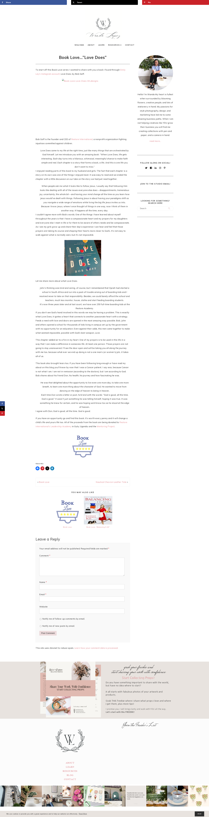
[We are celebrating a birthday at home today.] (198, 796)
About (91, 45)
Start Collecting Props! (138, 677)
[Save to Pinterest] (2, 413)
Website (43, 606)
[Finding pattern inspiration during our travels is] (114, 796)
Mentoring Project (106, 426)
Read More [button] (83, 814)
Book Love (44, 482)
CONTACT (70, 779)
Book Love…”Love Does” (83, 57)
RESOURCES (70, 771)
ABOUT (70, 763)
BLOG (70, 775)
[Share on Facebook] (2, 403)
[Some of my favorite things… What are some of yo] (94, 796)
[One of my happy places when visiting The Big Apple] (10, 796)
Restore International (82, 139)
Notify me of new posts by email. (58, 626)
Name (43, 582)
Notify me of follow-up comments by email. (63, 618)
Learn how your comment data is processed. (96, 648)
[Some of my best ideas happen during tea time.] (177, 796)
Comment (44, 555)
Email (42, 594)
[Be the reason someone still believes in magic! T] (31, 796)
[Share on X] (2, 408)
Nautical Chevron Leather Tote (111, 482)
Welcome (79, 45)
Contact (129, 45)
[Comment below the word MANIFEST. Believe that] (135, 796)
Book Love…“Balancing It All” (98, 527)
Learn (101, 45)
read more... (155, 141)
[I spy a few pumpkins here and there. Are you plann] (73, 796)
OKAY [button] (200, 814)
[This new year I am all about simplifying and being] (52, 796)
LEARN (70, 767)
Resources (114, 45)
